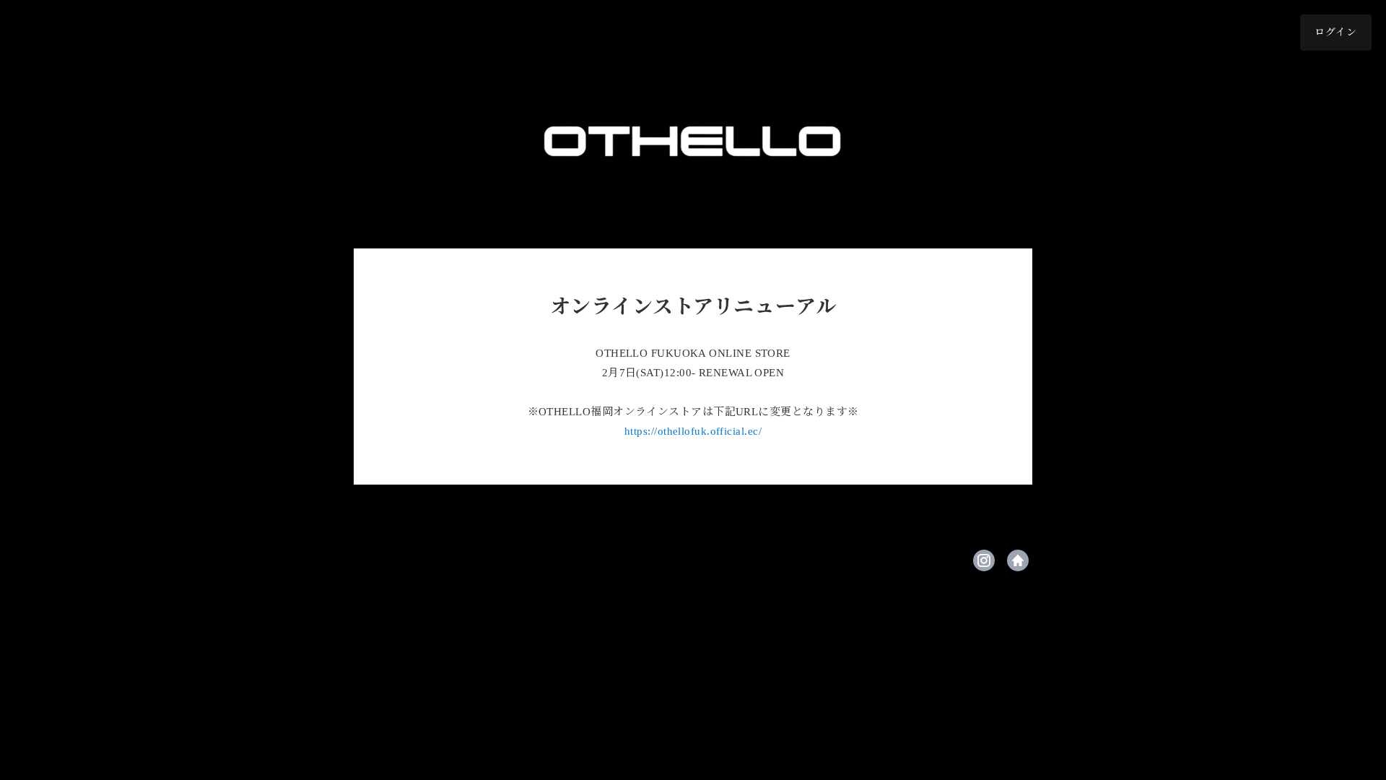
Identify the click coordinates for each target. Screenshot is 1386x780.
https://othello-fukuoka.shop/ (1018, 560)
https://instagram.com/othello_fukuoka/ (984, 560)
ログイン (1336, 32)
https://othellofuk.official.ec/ (693, 431)
